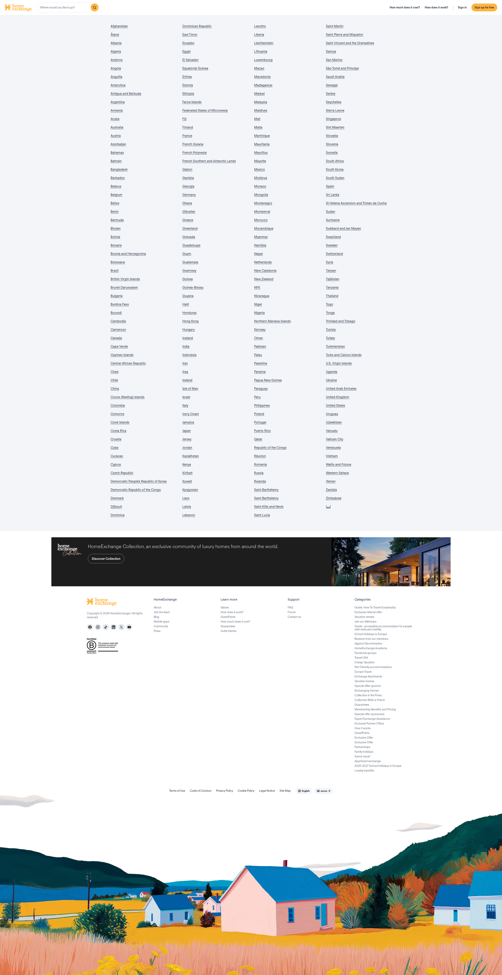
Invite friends (228, 631)
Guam (186, 254)
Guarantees (228, 626)
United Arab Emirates (341, 388)
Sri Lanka (332, 195)
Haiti (185, 304)
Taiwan (331, 270)
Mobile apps (161, 621)
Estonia (187, 85)
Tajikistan (332, 279)
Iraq (185, 372)
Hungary (188, 329)
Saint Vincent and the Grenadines (350, 43)
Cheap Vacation (365, 662)
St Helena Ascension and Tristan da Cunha (356, 203)
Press (157, 631)
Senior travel (362, 756)
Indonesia (189, 355)
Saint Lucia (262, 515)
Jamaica (188, 422)
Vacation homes (364, 681)
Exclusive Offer (364, 737)
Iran (185, 363)
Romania (260, 464)
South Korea (335, 169)
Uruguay (332, 414)
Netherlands (263, 262)
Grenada (188, 237)
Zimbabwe (333, 498)
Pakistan (260, 346)
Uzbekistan (334, 422)
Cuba (114, 447)
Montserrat (262, 211)
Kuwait (187, 481)
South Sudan (335, 178)
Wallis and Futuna (338, 464)
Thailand (332, 296)
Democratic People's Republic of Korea (139, 481)
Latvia (186, 506)
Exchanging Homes (367, 690)
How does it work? (436, 7)
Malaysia (260, 102)
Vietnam (332, 456)
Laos (185, 498)
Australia (117, 127)
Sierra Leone (335, 110)
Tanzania (332, 287)
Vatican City (334, 439)
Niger (258, 304)
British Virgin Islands (125, 279)
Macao (259, 68)
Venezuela (333, 447)
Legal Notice (267, 790)
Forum (292, 612)
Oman (258, 338)
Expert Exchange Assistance (372, 718)
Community (161, 626)
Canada (116, 338)
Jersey (186, 439)
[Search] (94, 7)
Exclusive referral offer (368, 612)
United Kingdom (337, 397)
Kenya (186, 464)
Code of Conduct (200, 790)
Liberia (259, 34)
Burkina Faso (120, 304)
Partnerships (362, 747)
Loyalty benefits (364, 770)
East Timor (189, 34)
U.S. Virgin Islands (339, 363)
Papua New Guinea (268, 380)
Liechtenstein (263, 43)
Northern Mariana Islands (272, 321)
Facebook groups (365, 653)
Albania (116, 43)
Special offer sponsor (368, 685)
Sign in (462, 7)
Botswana (118, 262)
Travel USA (361, 657)
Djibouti (116, 506)
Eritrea (187, 77)
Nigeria (259, 313)
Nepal (258, 254)
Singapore (333, 119)
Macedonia (262, 77)
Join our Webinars (365, 621)
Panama (260, 372)
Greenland (190, 228)
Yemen (331, 481)
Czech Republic (122, 473)
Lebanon (188, 515)
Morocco (261, 220)
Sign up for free (484, 7)
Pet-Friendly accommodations (373, 667)
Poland (259, 414)
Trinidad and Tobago (340, 321)
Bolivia (115, 237)
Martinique (262, 136)
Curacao (117, 456)
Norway (260, 329)
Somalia (332, 152)
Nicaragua (261, 296)
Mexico (259, 169)
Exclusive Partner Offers (369, 723)
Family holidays (364, 751)
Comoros (117, 414)
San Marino (334, 60)
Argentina (118, 102)
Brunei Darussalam (124, 287)
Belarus (116, 186)
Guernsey (189, 270)
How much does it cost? (405, 7)
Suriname (333, 220)
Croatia (116, 439)
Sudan (330, 211)
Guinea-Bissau (193, 287)
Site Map (285, 790)
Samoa (331, 51)
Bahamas (117, 152)
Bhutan (116, 228)
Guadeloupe (191, 245)
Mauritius (261, 152)
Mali (257, 119)
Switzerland (334, 254)
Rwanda (260, 481)
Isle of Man (190, 388)
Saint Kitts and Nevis (269, 506)
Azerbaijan (118, 144)
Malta (258, 127)
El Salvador (190, 60)
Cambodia (118, 321)
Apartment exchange (368, 761)
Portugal (260, 422)
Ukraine (331, 380)
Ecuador (188, 43)
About (157, 607)
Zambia (331, 490)
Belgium (116, 195)
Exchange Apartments (368, 676)
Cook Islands (120, 422)
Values (225, 607)
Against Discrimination (368, 643)
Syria (329, 262)
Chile (114, 380)
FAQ (290, 607)
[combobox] (67, 7)
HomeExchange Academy (371, 648)
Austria (116, 136)
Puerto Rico (262, 431)
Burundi (116, 313)
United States (335, 405)
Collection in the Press (368, 695)
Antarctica (118, 85)
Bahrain (116, 161)
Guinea (187, 279)
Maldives (260, 110)
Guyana (188, 296)
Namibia (260, 245)
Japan (186, 431)
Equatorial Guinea (195, 68)
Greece (187, 220)
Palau (258, 355)
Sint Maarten (335, 127)
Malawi (259, 93)
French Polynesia (194, 152)
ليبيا (328, 506)
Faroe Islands (192, 102)
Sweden (332, 245)
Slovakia (332, 136)
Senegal (332, 85)
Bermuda (117, 220)
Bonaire (116, 245)
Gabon (187, 169)
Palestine (260, 363)
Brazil (115, 270)
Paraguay (261, 388)
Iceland (187, 338)
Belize (115, 203)
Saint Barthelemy (266, 498)
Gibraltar (188, 211)
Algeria (116, 51)
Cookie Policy (246, 790)
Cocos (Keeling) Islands (128, 397)
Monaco (260, 186)
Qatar (258, 439)
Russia (259, 473)
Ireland (187, 380)
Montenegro (263, 203)
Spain (330, 186)
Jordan (187, 447)
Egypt (186, 51)
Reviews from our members (371, 638)
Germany (189, 195)
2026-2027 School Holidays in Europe (378, 765)
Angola (116, 68)
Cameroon (118, 329)
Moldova (260, 178)
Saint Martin (334, 26)
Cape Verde (119, 346)
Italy (185, 405)
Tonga (330, 313)
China (115, 388)
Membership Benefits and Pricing (375, 709)
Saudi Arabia (335, 77)
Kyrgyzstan (190, 490)
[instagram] (98, 627)
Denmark (117, 498)
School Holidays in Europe (371, 634)
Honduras (189, 313)
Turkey (330, 338)
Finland (187, 127)
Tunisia (331, 329)
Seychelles (333, 102)
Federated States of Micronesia (205, 110)
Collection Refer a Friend (370, 700)
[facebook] (90, 627)
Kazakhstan (190, 456)
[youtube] (129, 627)
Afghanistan (119, 26)
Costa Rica (118, 431)
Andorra (117, 60)
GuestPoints (228, 616)
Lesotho (260, 26)
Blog (156, 616)
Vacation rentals (364, 616)
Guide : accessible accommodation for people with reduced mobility (383, 628)
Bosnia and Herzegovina (128, 254)
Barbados (118, 178)
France (187, 136)
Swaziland (333, 237)
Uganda (331, 372)
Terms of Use (177, 790)
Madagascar (263, 85)
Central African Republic (128, 363)
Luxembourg (263, 60)
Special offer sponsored (369, 714)
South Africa (335, 161)
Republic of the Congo (270, 447)
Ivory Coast (190, 414)
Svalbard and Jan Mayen (343, 228)
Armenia (117, 110)
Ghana (187, 203)
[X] (121, 627)
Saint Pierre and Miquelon (344, 34)
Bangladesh (119, 169)
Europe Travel (363, 671)
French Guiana (192, 144)
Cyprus (116, 464)
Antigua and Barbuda (126, 93)
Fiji (184, 119)
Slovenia (332, 144)
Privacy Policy (224, 790)
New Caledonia (265, 270)
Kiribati (187, 473)
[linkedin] (113, 627)
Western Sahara (337, 473)
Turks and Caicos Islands (344, 355)
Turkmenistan (335, 346)
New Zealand (263, 279)
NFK (257, 287)
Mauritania (262, 144)
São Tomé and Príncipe (342, 68)
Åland (115, 34)
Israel (186, 397)
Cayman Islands (122, 355)
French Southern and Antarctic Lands (209, 161)
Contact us (294, 616)
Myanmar (261, 237)
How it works (363, 728)
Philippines (262, 405)
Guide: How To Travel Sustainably (375, 607)
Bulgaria (117, 296)
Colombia (118, 405)
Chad (114, 372)
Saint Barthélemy (266, 490)
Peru (257, 397)
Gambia (188, 178)
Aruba (115, 119)
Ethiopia (188, 93)
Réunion (260, 456)
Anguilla (116, 77)
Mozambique (263, 228)
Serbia (330, 93)
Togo (329, 304)
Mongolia (261, 195)
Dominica (118, 515)
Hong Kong (190, 321)
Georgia (188, 186)
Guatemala (190, 262)
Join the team (162, 612)
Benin (115, 211)
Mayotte (260, 161)
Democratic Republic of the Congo (136, 490)
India (185, 346)
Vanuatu (332, 431)
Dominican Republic (197, 26)
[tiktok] (106, 627)
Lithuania (260, 51)
